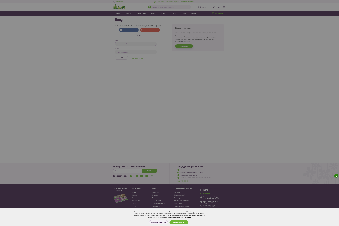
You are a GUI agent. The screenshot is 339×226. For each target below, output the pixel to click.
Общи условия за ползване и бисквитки (179, 217)
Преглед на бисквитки (158, 222)
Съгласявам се (178, 222)
